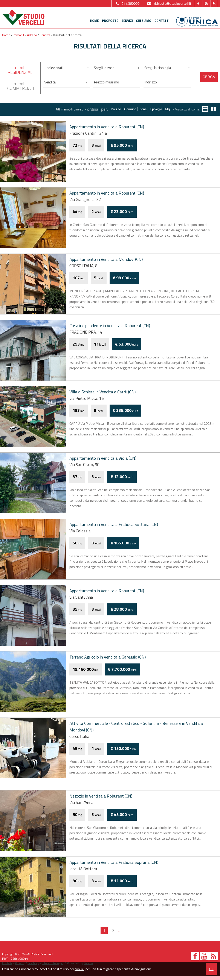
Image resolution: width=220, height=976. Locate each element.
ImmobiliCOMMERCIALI (20, 86)
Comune (130, 109)
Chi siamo (143, 20)
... (119, 930)
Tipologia (156, 109)
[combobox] (66, 82)
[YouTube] (206, 3)
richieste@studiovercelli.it (172, 3)
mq (167, 109)
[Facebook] (198, 3)
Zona (143, 109)
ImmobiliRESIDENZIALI (21, 70)
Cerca (209, 77)
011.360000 (131, 3)
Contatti (162, 20)
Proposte (110, 20)
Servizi (127, 20)
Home (94, 20)
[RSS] (214, 3)
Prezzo (116, 109)
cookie (79, 968)
